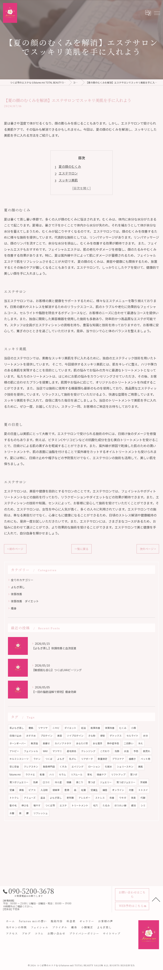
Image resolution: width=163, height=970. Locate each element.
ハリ (51, 774)
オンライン (118, 790)
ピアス (32, 790)
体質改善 (16, 594)
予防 (136, 751)
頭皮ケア (101, 774)
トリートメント (80, 805)
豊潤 (66, 790)
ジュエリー (106, 782)
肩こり (79, 782)
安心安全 (14, 766)
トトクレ (14, 797)
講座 (105, 790)
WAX (45, 751)
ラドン (37, 758)
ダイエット (70, 727)
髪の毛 (13, 805)
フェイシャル (31, 751)
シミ (143, 805)
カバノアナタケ (63, 743)
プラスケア (118, 758)
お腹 (12, 813)
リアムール (76, 774)
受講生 (94, 790)
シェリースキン (125, 766)
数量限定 (102, 758)
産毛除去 (71, 751)
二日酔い (128, 743)
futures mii (15, 774)
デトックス (116, 735)
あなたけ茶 (82, 743)
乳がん (72, 758)
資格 (21, 790)
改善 (112, 797)
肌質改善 (95, 727)
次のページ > (148, 549)
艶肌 (31, 727)
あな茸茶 (97, 743)
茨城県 (143, 782)
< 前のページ (15, 549)
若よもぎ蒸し (17, 727)
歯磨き (132, 758)
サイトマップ (111, 933)
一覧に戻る (81, 549)
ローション (94, 766)
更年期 (70, 797)
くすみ (63, 766)
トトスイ (143, 790)
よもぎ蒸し (18, 587)
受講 (12, 790)
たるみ (106, 805)
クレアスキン (31, 766)
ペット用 (145, 758)
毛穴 (95, 805)
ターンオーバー (18, 743)
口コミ (46, 782)
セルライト (132, 735)
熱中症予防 (113, 743)
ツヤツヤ (43, 727)
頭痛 (69, 782)
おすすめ (31, 735)
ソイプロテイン (75, 735)
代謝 (143, 797)
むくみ (122, 727)
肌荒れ (146, 751)
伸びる (25, 805)
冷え (140, 743)
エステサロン (68, 173)
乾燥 (42, 774)
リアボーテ (87, 758)
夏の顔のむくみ (70, 166)
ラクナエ (30, 774)
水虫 (126, 751)
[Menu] (156, 12)
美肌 (140, 766)
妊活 (83, 727)
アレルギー (84, 797)
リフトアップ (118, 774)
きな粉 (91, 735)
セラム (62, 774)
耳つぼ (91, 782)
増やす (37, 805)
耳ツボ (133, 774)
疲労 (133, 805)
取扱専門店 (49, 766)
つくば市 (50, 805)
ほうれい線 (120, 805)
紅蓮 (83, 790)
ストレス (100, 797)
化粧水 (108, 766)
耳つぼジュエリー (125, 782)
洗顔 (116, 751)
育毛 (89, 774)
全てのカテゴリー (22, 580)
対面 (131, 790)
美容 (59, 735)
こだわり (105, 751)
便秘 (102, 735)
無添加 (34, 743)
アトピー (14, 751)
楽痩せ (46, 743)
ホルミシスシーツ (19, 758)
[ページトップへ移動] (156, 899)
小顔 (133, 727)
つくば (48, 758)
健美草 (56, 790)
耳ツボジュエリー (19, 782)
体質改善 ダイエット (25, 601)
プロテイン (46, 735)
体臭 (133, 797)
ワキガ (122, 797)
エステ (63, 805)
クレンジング (88, 751)
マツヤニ (57, 751)
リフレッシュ (40, 813)
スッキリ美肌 (68, 180)
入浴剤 (44, 790)
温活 (42, 797)
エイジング (77, 766)
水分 (145, 735)
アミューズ (30, 797)
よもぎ (60, 758)
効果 (35, 782)
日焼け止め (15, 735)
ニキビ (56, 727)
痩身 (13, 608)
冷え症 (58, 782)
